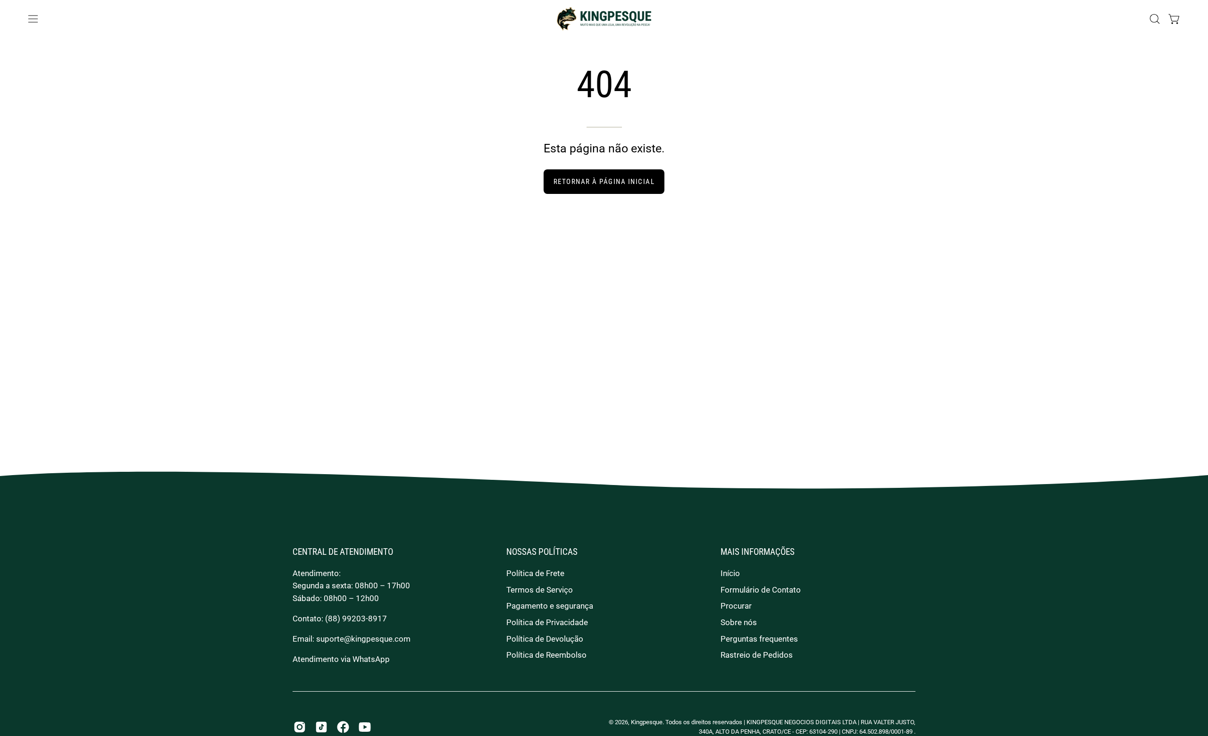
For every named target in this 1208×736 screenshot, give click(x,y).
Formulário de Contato (761, 589)
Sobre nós (739, 622)
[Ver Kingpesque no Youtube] (365, 727)
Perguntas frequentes (759, 639)
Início (730, 573)
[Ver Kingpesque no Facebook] (343, 727)
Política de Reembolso (546, 655)
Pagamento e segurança (549, 606)
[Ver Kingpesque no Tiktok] (321, 727)
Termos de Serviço (539, 589)
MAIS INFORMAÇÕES (758, 551)
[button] (1155, 19)
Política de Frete (535, 573)
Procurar (736, 606)
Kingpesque (647, 722)
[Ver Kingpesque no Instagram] (300, 727)
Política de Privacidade (547, 622)
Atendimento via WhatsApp (341, 659)
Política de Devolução (544, 639)
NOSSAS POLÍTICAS (542, 551)
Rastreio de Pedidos (757, 655)
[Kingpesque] (604, 19)
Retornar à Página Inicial (604, 181)
